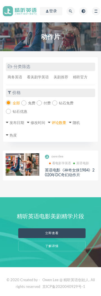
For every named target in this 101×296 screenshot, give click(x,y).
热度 (13, 135)
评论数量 (59, 123)
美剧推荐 (61, 77)
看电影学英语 (61, 163)
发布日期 (17, 123)
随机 (76, 123)
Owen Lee (50, 280)
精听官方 (80, 77)
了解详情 (52, 246)
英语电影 (82, 163)
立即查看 (52, 233)
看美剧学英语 (38, 77)
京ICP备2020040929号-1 (63, 287)
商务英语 (15, 77)
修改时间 (38, 123)
